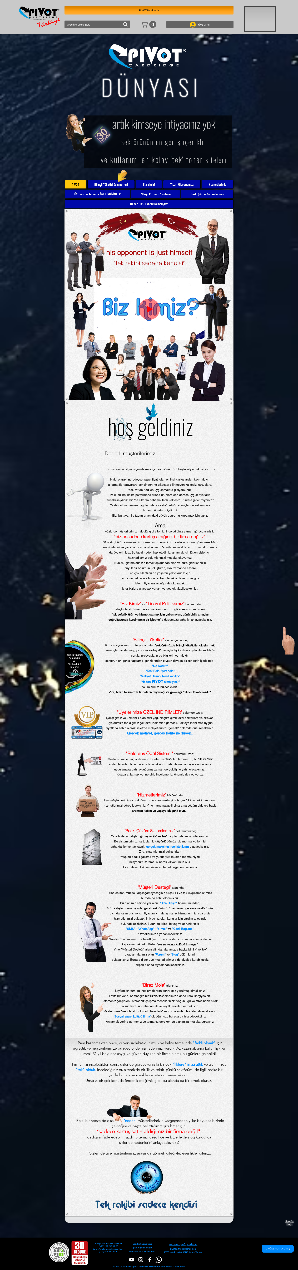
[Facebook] (150, 1260)
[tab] (75, 184)
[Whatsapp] (159, 1260)
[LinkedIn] (141, 1260)
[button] (149, 24)
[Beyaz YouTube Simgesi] (132, 1260)
